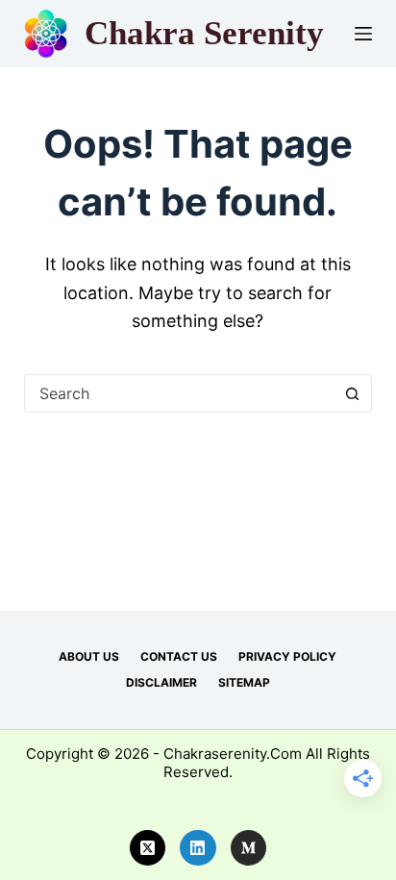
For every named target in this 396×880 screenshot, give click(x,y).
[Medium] (249, 848)
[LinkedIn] (198, 848)
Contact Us (178, 656)
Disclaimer (161, 682)
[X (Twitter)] (148, 848)
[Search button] (352, 393)
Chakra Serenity (204, 33)
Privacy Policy (287, 656)
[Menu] (363, 33)
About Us (89, 656)
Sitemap (244, 682)
